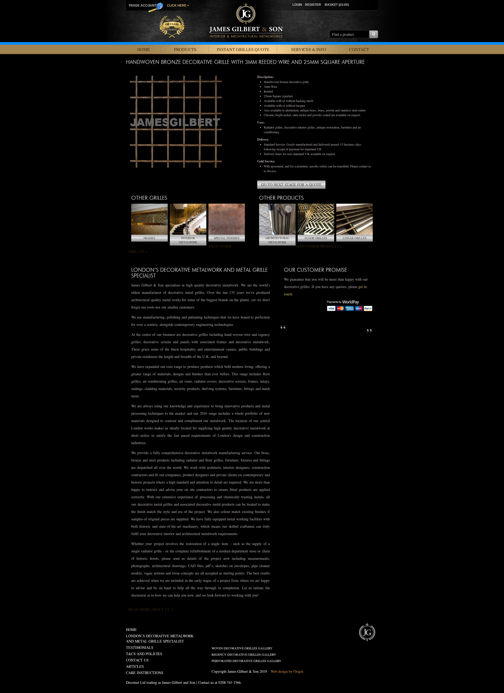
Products (185, 49)
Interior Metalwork (188, 240)
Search (373, 34)
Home (143, 49)
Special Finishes (226, 238)
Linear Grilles (354, 238)
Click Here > (178, 5)
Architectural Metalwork (277, 240)
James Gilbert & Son (367, 632)
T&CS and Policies (144, 653)
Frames (149, 238)
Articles (135, 666)
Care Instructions (144, 672)
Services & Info (308, 49)
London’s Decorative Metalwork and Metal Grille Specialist (159, 638)
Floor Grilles (316, 238)
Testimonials (139, 647)
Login (297, 5)
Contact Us (137, 660)
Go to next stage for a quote (291, 184)
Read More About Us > (151, 609)
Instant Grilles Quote (243, 49)
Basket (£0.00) (337, 5)
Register (313, 5)
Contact (359, 49)
